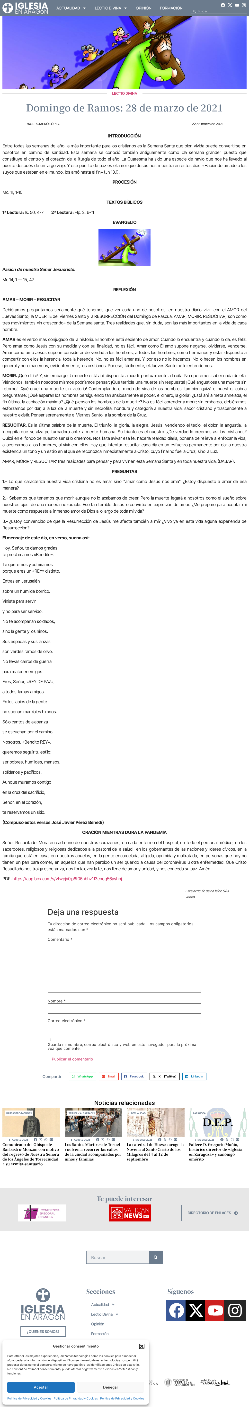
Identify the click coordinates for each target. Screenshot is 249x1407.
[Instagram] (244, 5)
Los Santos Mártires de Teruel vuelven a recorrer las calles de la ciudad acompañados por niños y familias (93, 1151)
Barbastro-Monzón (19, 1113)
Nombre (57, 1001)
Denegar (110, 1387)
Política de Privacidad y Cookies (29, 1398)
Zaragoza (199, 1113)
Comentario (60, 939)
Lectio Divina (108, 8)
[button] (141, 1346)
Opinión (143, 8)
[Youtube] (237, 5)
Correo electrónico (67, 1021)
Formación (171, 8)
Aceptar (41, 1387)
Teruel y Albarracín (82, 1113)
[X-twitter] (230, 5)
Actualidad (68, 8)
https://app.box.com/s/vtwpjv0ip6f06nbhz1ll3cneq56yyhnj (67, 878)
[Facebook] (223, 5)
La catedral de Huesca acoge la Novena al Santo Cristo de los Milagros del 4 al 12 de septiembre (155, 1151)
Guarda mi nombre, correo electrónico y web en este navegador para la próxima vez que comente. (122, 1046)
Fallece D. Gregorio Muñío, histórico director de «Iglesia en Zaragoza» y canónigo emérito (215, 1151)
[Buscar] (155, 1257)
